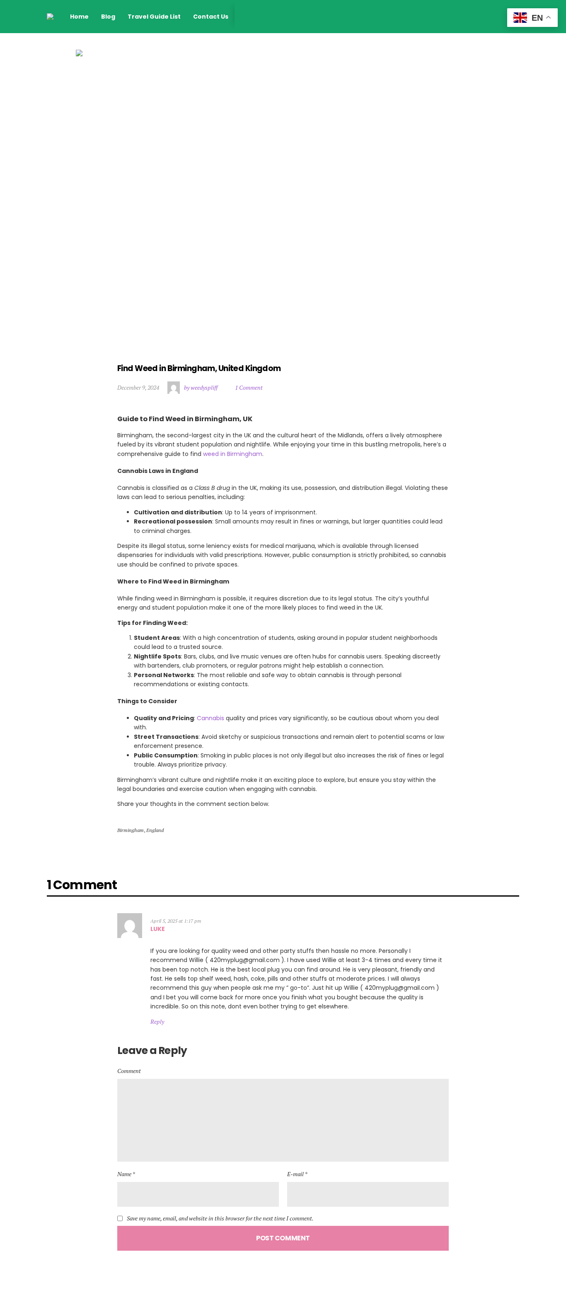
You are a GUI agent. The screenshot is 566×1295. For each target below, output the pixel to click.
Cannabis (210, 718)
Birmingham (130, 830)
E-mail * (297, 1174)
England (155, 830)
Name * (126, 1174)
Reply (157, 1021)
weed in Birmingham (232, 454)
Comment (129, 1071)
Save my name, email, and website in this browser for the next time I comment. (220, 1218)
